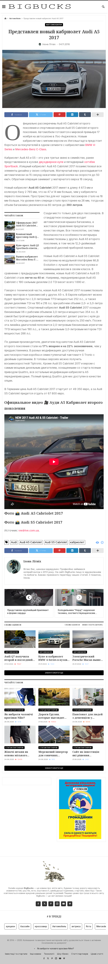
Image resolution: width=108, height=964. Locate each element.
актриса (64, 926)
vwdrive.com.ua (28, 530)
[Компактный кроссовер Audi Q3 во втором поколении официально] (9, 237)
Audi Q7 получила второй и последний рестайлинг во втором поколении (19, 658)
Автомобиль (48, 926)
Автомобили (15, 18)
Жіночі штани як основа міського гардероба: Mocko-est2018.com (17, 753)
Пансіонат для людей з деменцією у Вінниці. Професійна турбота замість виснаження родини (87, 716)
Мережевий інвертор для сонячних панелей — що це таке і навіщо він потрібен (53, 753)
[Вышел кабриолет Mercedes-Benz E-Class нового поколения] (9, 259)
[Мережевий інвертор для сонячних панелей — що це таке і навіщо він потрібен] (54, 734)
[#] (44, 958)
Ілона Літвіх (32, 561)
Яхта (77, 926)
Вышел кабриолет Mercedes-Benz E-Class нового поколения (27, 258)
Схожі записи (72, 624)
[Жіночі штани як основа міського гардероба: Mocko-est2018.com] (20, 734)
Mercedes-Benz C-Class (30, 149)
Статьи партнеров (14, 710)
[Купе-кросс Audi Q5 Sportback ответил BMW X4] (9, 248)
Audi (14, 542)
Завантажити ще (54, 673)
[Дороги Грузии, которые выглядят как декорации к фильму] (54, 697)
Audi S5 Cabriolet (56, 542)
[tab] (72, 625)
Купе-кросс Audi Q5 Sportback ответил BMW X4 (27, 247)
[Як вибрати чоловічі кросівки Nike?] (20, 697)
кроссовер (29, 926)
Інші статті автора (92, 624)
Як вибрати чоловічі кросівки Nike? (18, 716)
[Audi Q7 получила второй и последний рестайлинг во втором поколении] (20, 639)
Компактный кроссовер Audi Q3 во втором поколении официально (27, 235)
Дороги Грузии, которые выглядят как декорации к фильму (51, 716)
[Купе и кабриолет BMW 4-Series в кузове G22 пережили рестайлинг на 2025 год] (54, 639)
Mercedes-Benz (93, 926)
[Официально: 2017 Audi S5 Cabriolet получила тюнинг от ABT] (9, 225)
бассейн (13, 926)
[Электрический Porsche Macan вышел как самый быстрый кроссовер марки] (88, 639)
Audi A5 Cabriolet (31, 542)
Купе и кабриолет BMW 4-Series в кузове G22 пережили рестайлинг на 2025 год (53, 658)
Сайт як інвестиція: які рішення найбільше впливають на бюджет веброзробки (88, 753)
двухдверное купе (51, 162)
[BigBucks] (39, 7)
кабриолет (77, 542)
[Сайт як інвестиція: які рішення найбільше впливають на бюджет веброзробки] (88, 734)
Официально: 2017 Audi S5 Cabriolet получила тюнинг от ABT (26, 224)
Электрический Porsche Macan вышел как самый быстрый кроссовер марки (87, 658)
